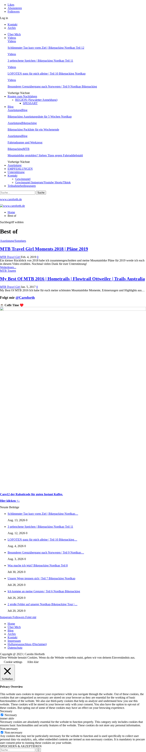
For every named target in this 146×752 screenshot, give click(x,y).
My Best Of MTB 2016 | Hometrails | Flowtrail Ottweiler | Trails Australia (72, 278)
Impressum (14, 640)
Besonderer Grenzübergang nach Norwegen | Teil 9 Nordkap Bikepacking (52, 86)
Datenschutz (15, 647)
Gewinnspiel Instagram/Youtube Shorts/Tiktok (43, 182)
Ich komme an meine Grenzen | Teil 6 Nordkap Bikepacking (44, 591)
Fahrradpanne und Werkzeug (25, 142)
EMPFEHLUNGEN (20, 168)
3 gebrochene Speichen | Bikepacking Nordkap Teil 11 (40, 60)
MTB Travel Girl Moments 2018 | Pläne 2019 (44, 248)
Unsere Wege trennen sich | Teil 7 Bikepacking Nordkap (41, 578)
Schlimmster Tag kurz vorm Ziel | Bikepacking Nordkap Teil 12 (46, 47)
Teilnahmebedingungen (22, 185)
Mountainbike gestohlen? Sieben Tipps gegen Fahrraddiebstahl (45, 155)
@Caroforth (25, 298)
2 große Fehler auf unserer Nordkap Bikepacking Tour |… (42, 604)
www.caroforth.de (11, 199)
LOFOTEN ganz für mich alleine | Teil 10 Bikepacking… (42, 539)
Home (11, 623)
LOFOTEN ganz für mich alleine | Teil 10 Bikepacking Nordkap (47, 73)
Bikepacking (29, 123)
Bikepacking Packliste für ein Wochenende (33, 129)
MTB (26, 149)
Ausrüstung (14, 110)
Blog (10, 106)
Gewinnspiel (22, 179)
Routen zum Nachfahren (22, 96)
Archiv (12, 27)
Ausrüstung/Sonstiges (13, 240)
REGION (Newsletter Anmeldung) (36, 99)
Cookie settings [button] (13, 662)
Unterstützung (16, 172)
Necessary (11, 715)
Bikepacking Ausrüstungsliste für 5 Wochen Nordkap (40, 116)
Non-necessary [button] (9, 728)
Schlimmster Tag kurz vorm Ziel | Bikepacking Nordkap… (43, 513)
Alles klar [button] (33, 662)
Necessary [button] (6, 711)
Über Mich (14, 34)
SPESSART (30, 103)
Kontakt (12, 24)
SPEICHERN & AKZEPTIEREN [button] (21, 746)
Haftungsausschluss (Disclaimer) (27, 644)
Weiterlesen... (8, 267)
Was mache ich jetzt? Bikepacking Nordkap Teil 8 (38, 565)
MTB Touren (8, 270)
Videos (12, 37)
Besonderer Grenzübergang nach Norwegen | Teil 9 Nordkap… (46, 552)
